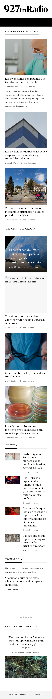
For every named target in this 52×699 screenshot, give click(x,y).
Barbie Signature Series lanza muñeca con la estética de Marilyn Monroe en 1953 (34, 461)
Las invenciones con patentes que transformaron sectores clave (25, 80)
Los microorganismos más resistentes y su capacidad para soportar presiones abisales (24, 430)
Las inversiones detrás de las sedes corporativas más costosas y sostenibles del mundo (26, 155)
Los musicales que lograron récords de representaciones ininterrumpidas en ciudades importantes (35, 517)
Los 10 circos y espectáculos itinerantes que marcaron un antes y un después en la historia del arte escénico (34, 488)
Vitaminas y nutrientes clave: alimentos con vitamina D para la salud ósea (25, 320)
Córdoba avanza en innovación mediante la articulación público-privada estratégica (25, 212)
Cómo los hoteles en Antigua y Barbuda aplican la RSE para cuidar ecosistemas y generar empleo (26, 642)
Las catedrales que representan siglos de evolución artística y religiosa (34, 541)
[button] (21, 617)
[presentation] (7, 659)
